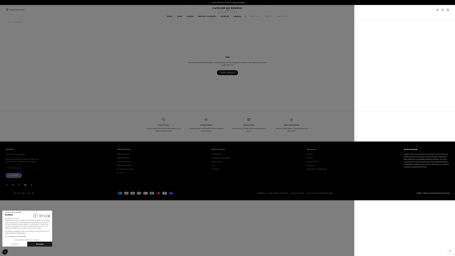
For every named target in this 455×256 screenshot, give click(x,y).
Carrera (310, 158)
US (24, 193)
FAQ (213, 165)
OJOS (179, 16)
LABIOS (190, 16)
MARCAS (237, 16)
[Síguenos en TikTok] (31, 185)
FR (15, 193)
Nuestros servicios (124, 161)
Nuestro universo (123, 154)
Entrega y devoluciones (221, 158)
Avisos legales (297, 193)
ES (28, 193)
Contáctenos (217, 154)
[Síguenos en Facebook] (7, 185)
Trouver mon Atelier (17, 10)
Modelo (310, 154)
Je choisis (14, 244)
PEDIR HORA (282, 16)
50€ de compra (239, 2)
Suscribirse (13, 175)
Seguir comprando (227, 73)
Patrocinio (215, 169)
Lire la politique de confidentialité (15, 236)
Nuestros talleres (123, 158)
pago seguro (217, 161)
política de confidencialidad (320, 193)
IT (19, 193)
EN (33, 193)
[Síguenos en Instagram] (13, 185)
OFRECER (225, 16)
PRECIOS (269, 16)
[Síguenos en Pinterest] (19, 185)
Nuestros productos (124, 165)
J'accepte (40, 244)
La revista (120, 173)
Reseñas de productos (126, 169)
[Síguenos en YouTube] (25, 185)
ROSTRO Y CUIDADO (207, 16)
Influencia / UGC (313, 161)
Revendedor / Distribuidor (317, 169)
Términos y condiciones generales (273, 193)
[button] (5, 252)
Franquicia (311, 165)
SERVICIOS (255, 16)
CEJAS (169, 16)
